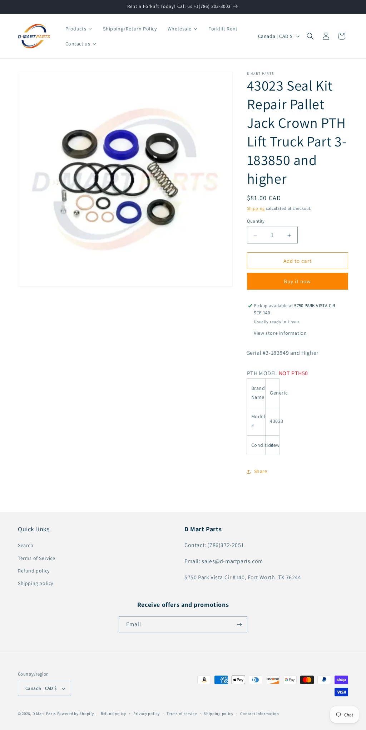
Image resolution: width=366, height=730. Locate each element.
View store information (280, 333)
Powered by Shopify (75, 713)
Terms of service (182, 713)
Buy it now (297, 281)
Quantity (256, 221)
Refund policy (34, 570)
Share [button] (260, 471)
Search (26, 545)
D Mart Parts (44, 713)
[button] (310, 36)
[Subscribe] (239, 624)
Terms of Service (36, 558)
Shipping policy (35, 583)
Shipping (256, 208)
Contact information (259, 713)
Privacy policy (146, 713)
